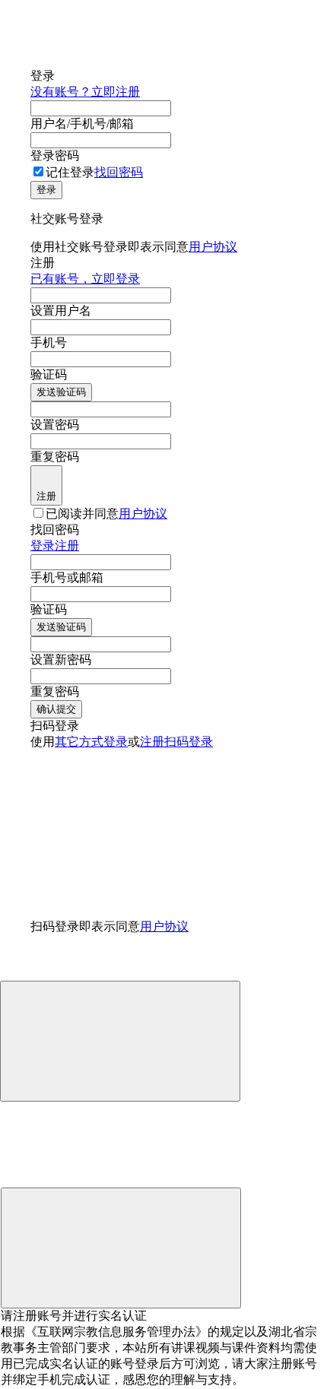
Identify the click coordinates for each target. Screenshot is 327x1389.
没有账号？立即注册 (85, 91)
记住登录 (70, 172)
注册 (46, 496)
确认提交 (56, 709)
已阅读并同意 (106, 513)
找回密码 (118, 172)
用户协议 (213, 246)
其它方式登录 (91, 741)
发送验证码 (61, 392)
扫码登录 (188, 741)
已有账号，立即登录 (85, 278)
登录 (46, 189)
